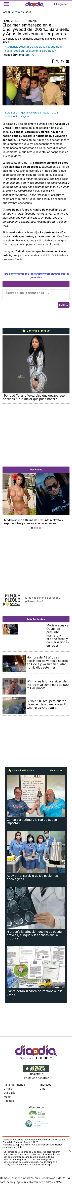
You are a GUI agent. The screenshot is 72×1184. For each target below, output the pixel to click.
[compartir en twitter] (57, 61)
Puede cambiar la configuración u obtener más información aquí (30, 1163)
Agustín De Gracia (30, 112)
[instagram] (51, 1058)
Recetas (9, 1100)
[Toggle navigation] (6, 4)
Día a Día (9, 1092)
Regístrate (36, 1074)
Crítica (8, 1088)
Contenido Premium (38, 330)
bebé (46, 112)
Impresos (45, 1084)
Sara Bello (11, 112)
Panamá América (14, 1084)
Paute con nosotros (36, 1078)
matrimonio (11, 116)
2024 (55, 112)
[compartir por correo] (67, 61)
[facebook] (37, 1058)
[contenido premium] (36, 1068)
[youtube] (46, 1058)
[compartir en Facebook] (53, 61)
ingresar (62, 4)
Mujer (7, 1096)
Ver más (55, 770)
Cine (42, 1088)
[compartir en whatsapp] (62, 61)
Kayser (25, 116)
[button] (8, 501)
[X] (41, 1058)
